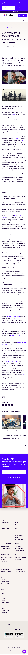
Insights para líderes (14, 27)
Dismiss (21, 8)
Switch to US (8, 8)
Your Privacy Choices (8, 645)
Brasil (9, 624)
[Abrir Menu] (2, 16)
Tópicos (24, 20)
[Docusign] (8, 15)
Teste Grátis (22, 15)
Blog (7, 27)
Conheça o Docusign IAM (14, 477)
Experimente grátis (14, 472)
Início (3, 27)
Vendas (3, 397)
